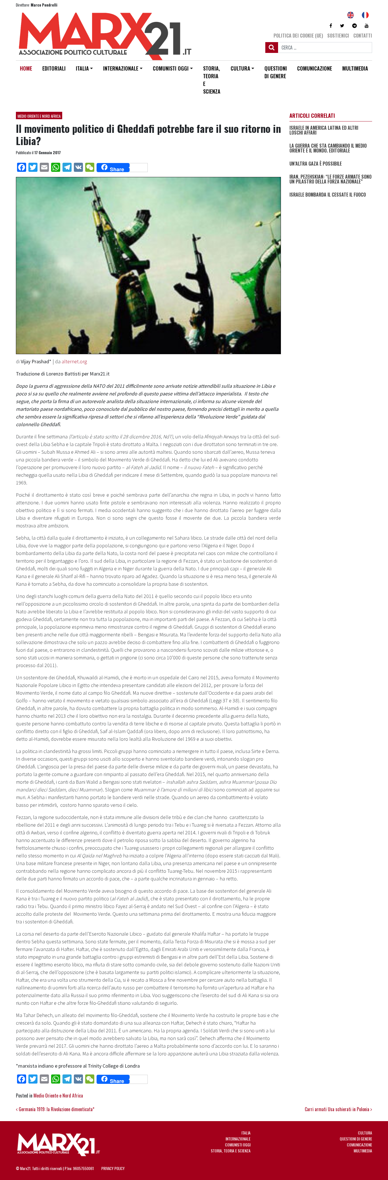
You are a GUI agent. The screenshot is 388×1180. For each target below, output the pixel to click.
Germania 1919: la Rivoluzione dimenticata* (56, 1109)
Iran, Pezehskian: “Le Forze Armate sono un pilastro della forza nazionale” (330, 179)
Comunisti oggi (171, 68)
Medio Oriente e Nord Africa (39, 116)
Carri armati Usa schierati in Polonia (337, 1109)
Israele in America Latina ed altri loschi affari (323, 130)
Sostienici (338, 35)
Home (26, 68)
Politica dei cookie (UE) (298, 35)
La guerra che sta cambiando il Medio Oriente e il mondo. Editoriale (328, 148)
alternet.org (74, 361)
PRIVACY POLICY (113, 1168)
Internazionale (120, 68)
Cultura (240, 68)
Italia (82, 68)
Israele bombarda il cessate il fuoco (327, 194)
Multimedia (355, 68)
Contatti (362, 35)
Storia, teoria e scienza (211, 80)
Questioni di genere (275, 72)
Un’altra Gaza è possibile (315, 163)
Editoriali (54, 68)
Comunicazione (314, 68)
